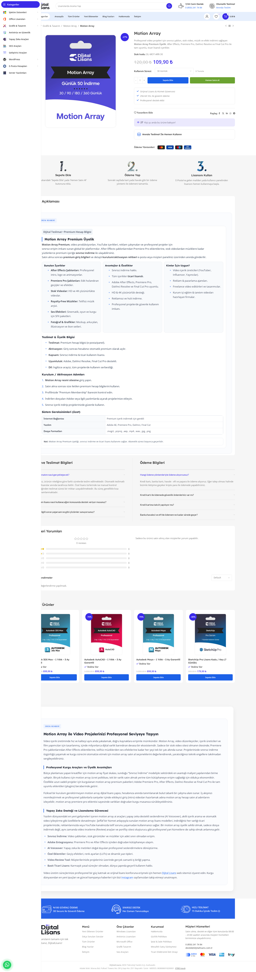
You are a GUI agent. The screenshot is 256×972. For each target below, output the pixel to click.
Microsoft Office (124, 941)
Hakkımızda (156, 931)
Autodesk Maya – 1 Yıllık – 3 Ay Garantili (158, 659)
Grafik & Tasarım (51, 25)
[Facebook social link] (219, 113)
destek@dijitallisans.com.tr (199, 947)
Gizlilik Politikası (159, 936)
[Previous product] (226, 26)
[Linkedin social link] (227, 113)
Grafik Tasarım (124, 946)
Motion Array (70, 25)
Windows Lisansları (126, 931)
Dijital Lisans (169, 873)
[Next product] (233, 26)
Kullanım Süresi (142, 71)
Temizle (200, 71)
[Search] (169, 6)
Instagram (127, 877)
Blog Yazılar (88, 946)
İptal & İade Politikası (161, 941)
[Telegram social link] (234, 113)
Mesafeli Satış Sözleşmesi (163, 946)
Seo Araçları (123, 951)
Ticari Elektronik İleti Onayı (164, 951)
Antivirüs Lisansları (126, 936)
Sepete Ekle (168, 80)
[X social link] (223, 113)
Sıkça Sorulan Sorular (92, 936)
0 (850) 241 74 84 (193, 7)
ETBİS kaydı (180, 968)
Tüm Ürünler (88, 941)
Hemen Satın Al (212, 80)
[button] (54, 677)
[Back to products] (229, 26)
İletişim (85, 951)
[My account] (207, 16)
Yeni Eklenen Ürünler (92, 931)
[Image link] (45, 929)
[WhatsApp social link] (230, 113)
